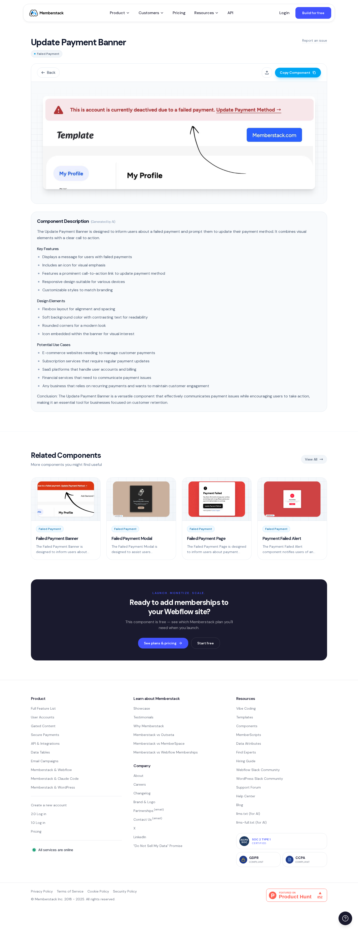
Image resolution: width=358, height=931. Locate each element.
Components (246, 726)
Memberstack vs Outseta (153, 735)
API (230, 12)
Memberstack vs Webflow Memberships (165, 752)
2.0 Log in (38, 814)
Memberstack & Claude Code (55, 778)
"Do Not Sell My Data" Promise (157, 846)
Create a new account (49, 805)
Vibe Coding (246, 708)
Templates (244, 717)
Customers (149, 12)
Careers (139, 784)
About (138, 775)
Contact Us (147, 819)
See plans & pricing (160, 643)
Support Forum (248, 787)
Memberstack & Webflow (51, 770)
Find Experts (246, 752)
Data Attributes (248, 743)
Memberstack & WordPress (53, 787)
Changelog (142, 793)
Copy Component (295, 72)
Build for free (313, 13)
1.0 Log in (38, 822)
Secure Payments (45, 735)
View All (311, 459)
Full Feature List (43, 708)
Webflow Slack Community (258, 770)
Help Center (245, 796)
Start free (205, 643)
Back (51, 72)
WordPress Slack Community (259, 778)
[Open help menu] (345, 918)
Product (117, 12)
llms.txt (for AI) (248, 813)
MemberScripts (248, 735)
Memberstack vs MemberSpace (159, 743)
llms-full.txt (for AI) (251, 822)
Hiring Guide (245, 761)
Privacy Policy (42, 891)
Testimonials (143, 717)
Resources (204, 12)
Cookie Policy (98, 891)
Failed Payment (48, 54)
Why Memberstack (148, 726)
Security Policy (125, 891)
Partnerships (148, 811)
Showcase (141, 708)
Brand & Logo (144, 802)
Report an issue (314, 40)
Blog (239, 805)
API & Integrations (45, 743)
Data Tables (40, 752)
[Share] (267, 72)
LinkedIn (139, 837)
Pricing (179, 12)
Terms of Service (70, 891)
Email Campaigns (44, 761)
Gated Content (43, 726)
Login (284, 12)
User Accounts (42, 717)
